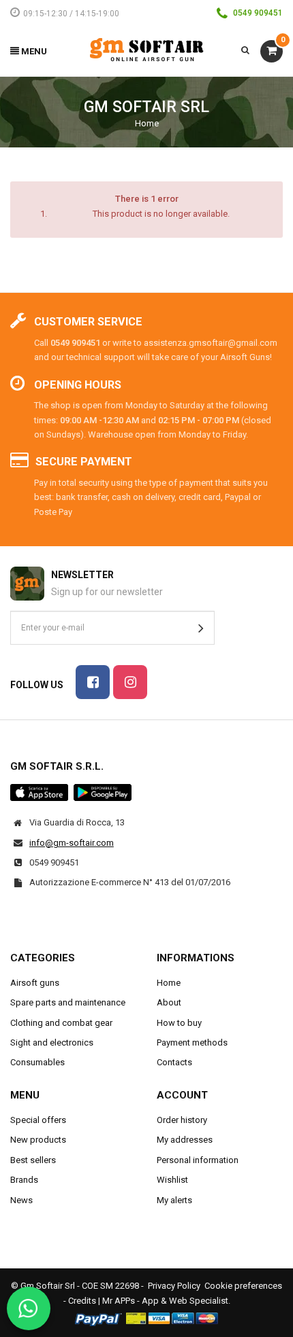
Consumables (37, 1062)
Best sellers (33, 1160)
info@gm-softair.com (71, 843)
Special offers (38, 1120)
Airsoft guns (34, 983)
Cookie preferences (243, 1286)
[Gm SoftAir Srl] (146, 49)
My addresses (185, 1140)
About (169, 1002)
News (21, 1200)
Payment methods (192, 1042)
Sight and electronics (51, 1042)
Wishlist (172, 1180)
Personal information (197, 1160)
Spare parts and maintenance (67, 1002)
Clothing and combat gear (61, 1023)
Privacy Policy (174, 1286)
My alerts (174, 1200)
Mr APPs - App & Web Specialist (165, 1301)
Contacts (174, 1062)
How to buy (179, 1023)
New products (38, 1140)
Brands (24, 1180)
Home (147, 123)
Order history (182, 1120)
